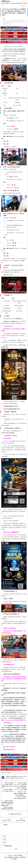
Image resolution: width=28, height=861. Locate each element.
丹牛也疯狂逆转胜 (15, 688)
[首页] (26, 852)
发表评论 (24, 6)
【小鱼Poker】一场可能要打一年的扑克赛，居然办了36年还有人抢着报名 (20, 798)
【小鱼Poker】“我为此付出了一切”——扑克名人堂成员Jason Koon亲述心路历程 (20, 789)
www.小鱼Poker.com (14, 46)
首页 (3, 3)
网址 (3, 843)
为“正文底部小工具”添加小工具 (15, 814)
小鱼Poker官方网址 (10, 746)
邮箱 (4, 840)
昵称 (4, 836)
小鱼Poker (5, 725)
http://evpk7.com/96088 (11, 720)
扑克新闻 (6, 3)
